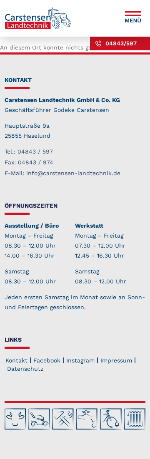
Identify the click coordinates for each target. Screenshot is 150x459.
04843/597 (121, 43)
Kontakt (16, 360)
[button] (132, 18)
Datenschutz (25, 368)
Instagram (80, 360)
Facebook (46, 360)
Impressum (116, 360)
